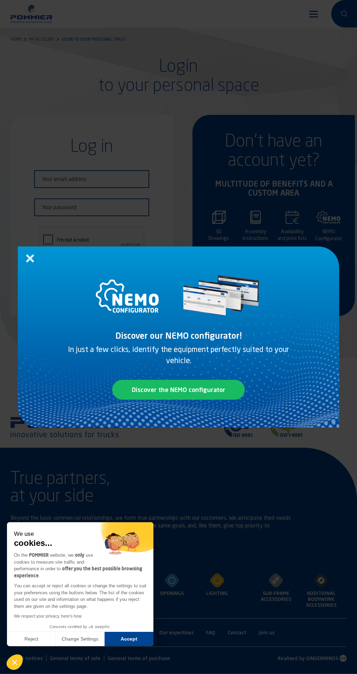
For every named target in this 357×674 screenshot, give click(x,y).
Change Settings (80, 639)
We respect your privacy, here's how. (48, 616)
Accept (129, 639)
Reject (31, 639)
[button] (14, 662)
